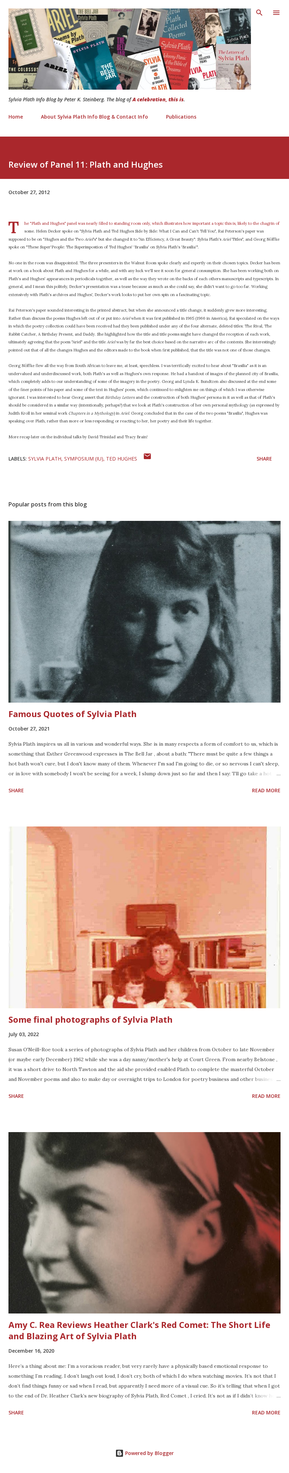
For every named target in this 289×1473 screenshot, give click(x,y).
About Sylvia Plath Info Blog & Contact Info (94, 116)
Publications (181, 116)
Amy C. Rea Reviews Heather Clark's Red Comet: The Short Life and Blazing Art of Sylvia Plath (139, 1330)
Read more (266, 790)
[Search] (259, 12)
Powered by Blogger (149, 1453)
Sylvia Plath (44, 458)
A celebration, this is (158, 99)
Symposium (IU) (83, 458)
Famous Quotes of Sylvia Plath (72, 714)
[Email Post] (147, 458)
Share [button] (264, 458)
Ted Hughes (121, 458)
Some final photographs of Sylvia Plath (90, 1019)
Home (15, 116)
